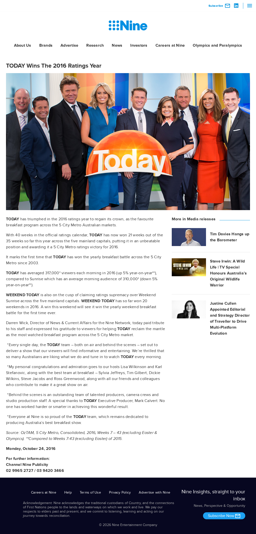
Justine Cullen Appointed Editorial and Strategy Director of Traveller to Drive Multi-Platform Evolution (230, 318)
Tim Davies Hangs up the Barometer (230, 237)
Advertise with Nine (154, 492)
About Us (22, 45)
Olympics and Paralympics (217, 45)
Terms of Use (90, 492)
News (117, 45)
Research (95, 45)
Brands (46, 45)
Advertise (69, 45)
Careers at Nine (170, 45)
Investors (138, 45)
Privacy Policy (120, 492)
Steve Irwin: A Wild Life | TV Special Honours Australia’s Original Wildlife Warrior (228, 273)
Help (68, 492)
